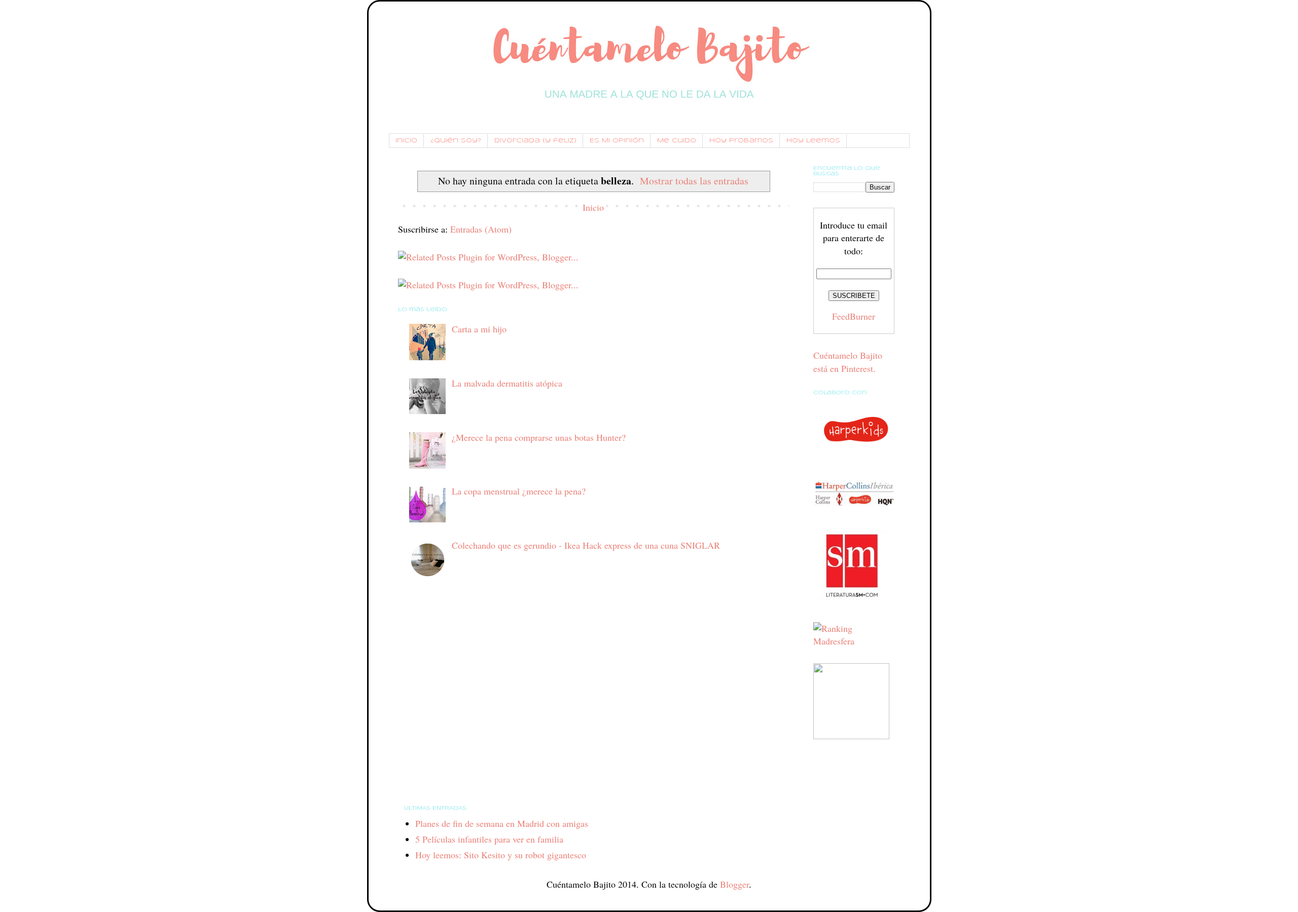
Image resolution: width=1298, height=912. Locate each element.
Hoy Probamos (741, 140)
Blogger (734, 884)
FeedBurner (853, 316)
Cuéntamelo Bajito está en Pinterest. (847, 361)
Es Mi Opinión (617, 140)
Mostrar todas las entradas (694, 180)
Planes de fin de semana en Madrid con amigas (501, 823)
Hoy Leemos (813, 140)
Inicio (406, 140)
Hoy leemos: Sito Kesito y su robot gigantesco (500, 855)
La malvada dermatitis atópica (507, 383)
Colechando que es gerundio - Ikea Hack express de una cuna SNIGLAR (586, 545)
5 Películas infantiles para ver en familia (489, 839)
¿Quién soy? (455, 140)
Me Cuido (676, 140)
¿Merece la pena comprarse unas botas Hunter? (539, 437)
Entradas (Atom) (481, 229)
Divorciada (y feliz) (535, 140)
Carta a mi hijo (479, 329)
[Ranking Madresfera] (853, 641)
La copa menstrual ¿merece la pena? (519, 491)
